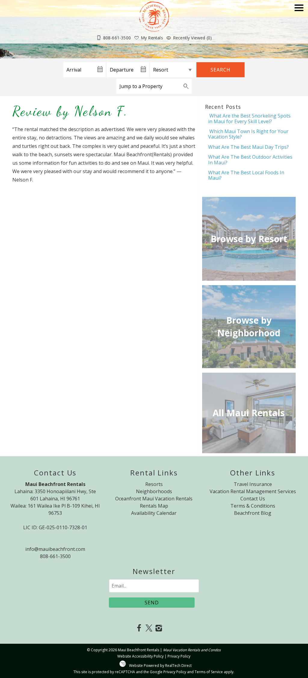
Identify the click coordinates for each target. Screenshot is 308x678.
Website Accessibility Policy (140, 656)
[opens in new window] (139, 629)
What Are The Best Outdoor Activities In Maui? (250, 160)
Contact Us (252, 498)
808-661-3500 (55, 556)
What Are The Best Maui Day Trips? (248, 147)
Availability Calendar (154, 513)
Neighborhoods (154, 491)
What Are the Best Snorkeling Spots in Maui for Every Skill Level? (249, 118)
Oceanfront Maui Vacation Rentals (153, 498)
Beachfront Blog (252, 513)
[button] (299, 25)
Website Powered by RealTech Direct (160, 665)
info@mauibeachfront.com (55, 549)
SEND (152, 602)
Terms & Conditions (252, 505)
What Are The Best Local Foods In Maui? (246, 175)
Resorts (154, 484)
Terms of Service (209, 671)
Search (220, 69)
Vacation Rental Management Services (253, 491)
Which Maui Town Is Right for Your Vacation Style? (248, 134)
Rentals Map (154, 505)
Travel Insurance (253, 484)
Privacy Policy (179, 656)
